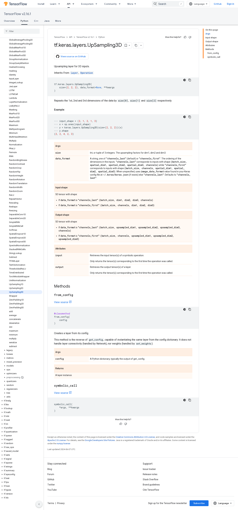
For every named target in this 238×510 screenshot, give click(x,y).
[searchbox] (22, 31)
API (68, 3)
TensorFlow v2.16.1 (17, 14)
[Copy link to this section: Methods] (73, 287)
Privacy (61, 503)
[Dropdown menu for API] (74, 4)
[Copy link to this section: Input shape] (71, 188)
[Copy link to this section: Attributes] (69, 249)
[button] (21, 350)
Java (46, 20)
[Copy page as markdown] (136, 45)
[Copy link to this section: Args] (64, 146)
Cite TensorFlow (151, 490)
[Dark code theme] (184, 80)
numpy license (63, 443)
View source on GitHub (73, 56)
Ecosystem (87, 3)
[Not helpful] (189, 37)
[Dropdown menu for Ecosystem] (97, 4)
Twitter (51, 484)
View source (61, 302)
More (130, 3)
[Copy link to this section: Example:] (68, 110)
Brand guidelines (151, 484)
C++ (36, 20)
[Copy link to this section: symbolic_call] (80, 386)
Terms (50, 503)
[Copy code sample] (189, 80)
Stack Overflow (150, 479)
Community (110, 3)
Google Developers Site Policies (100, 440)
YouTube (52, 490)
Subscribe (199, 503)
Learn (53, 3)
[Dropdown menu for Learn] (60, 4)
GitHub (218, 3)
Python (24, 20)
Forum (50, 474)
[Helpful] (185, 37)
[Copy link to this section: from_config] (76, 295)
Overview (9, 20)
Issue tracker (149, 469)
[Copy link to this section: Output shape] (72, 215)
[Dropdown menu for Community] (121, 4)
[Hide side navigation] (39, 504)
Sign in (230, 4)
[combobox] (168, 4)
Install (41, 3)
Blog (49, 469)
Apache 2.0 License (56, 440)
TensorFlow (59, 37)
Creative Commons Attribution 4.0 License (135, 437)
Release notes (150, 474)
